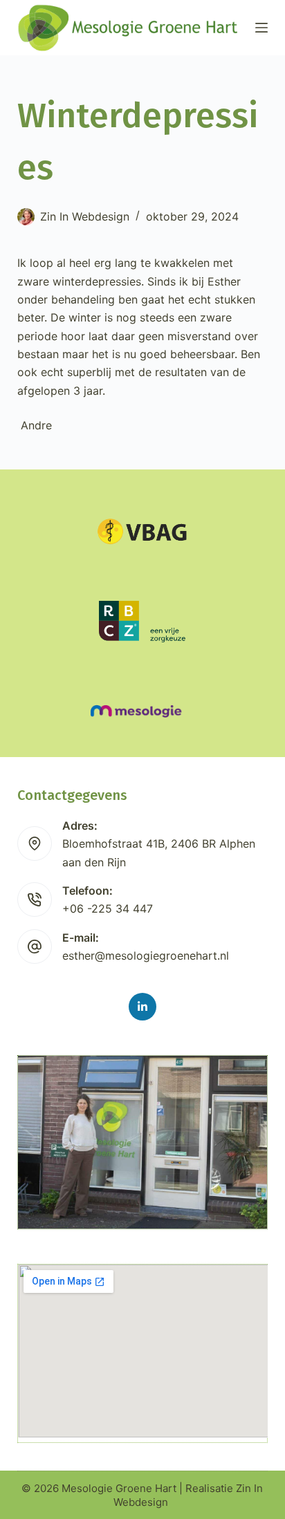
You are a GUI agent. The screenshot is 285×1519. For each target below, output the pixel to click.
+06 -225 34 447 (107, 908)
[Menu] (261, 27)
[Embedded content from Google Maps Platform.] (143, 1351)
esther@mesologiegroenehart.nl (145, 955)
